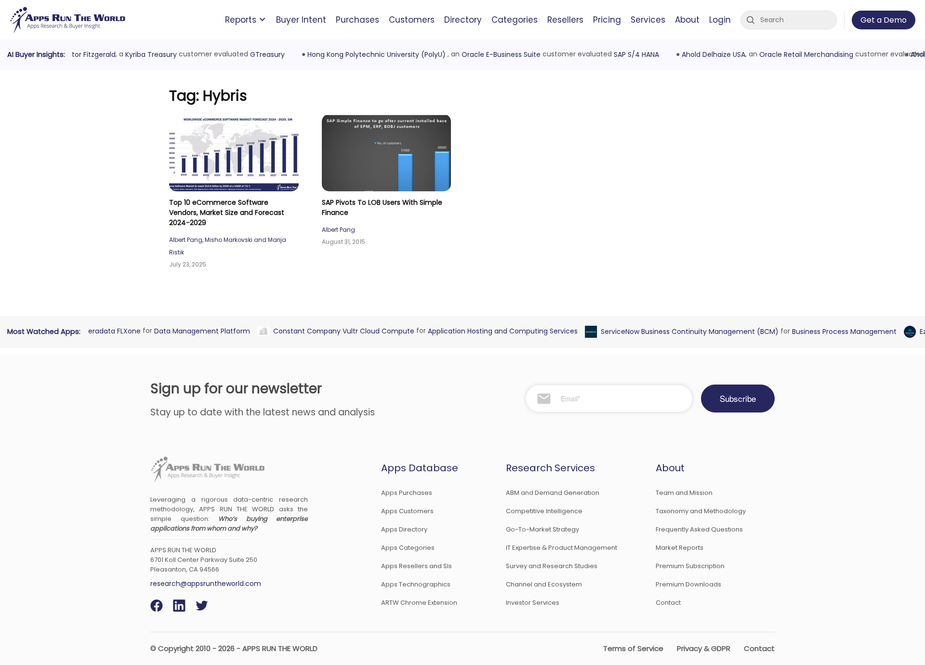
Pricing (607, 20)
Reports (240, 20)
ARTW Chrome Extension (419, 602)
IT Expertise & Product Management (561, 547)
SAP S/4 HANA (631, 54)
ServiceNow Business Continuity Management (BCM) (685, 331)
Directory (463, 20)
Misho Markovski (228, 240)
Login (720, 20)
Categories (514, 20)
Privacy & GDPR (703, 648)
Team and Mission (684, 492)
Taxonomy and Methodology (701, 511)
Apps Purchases (406, 492)
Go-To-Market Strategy (542, 529)
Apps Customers (407, 511)
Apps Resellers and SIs (416, 566)
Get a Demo (883, 20)
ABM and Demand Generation (552, 492)
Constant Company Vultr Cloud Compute (339, 330)
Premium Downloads (688, 584)
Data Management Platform (197, 330)
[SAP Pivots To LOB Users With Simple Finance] (386, 152)
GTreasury (262, 54)
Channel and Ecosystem (544, 584)
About (687, 20)
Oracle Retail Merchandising (802, 54)
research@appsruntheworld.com (205, 583)
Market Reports (679, 547)
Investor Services (532, 602)
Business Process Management (839, 331)
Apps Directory (404, 529)
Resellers (565, 20)
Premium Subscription (690, 566)
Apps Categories (408, 547)
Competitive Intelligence (544, 511)
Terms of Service (633, 648)
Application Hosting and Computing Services (498, 330)
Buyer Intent (301, 20)
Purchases (357, 20)
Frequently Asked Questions (699, 529)
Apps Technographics (415, 584)
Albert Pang (185, 240)
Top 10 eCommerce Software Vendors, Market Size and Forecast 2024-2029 (226, 212)
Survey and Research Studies (551, 566)
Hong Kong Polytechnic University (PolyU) (373, 54)
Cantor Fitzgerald (82, 54)
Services (648, 20)
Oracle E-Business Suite (496, 54)
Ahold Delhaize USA (709, 54)
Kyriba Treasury (146, 54)
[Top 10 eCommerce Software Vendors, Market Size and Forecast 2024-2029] (234, 152)
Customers (412, 20)
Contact (668, 602)
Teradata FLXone (107, 330)
